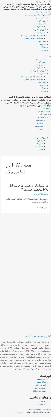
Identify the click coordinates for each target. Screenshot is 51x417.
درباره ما (42, 50)
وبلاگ (43, 47)
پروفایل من (41, 117)
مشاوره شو (41, 32)
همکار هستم (38, 26)
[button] (25, 55)
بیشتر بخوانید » (42, 207)
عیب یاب (42, 44)
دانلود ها (40, 123)
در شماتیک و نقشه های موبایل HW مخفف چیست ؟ (28, 187)
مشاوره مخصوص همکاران (33, 38)
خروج (41, 129)
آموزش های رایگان (38, 29)
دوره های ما (41, 21)
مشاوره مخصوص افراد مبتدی (31, 35)
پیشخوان (39, 120)
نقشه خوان (41, 41)
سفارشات (39, 126)
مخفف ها (44, 194)
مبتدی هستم (38, 24)
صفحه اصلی (41, 18)
